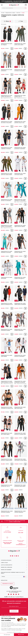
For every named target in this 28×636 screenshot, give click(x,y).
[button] (14, 576)
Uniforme (18, 12)
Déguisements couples (10, 12)
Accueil (2, 12)
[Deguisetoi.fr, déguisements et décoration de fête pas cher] (14, 5)
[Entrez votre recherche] (25, 8)
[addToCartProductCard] (12, 48)
